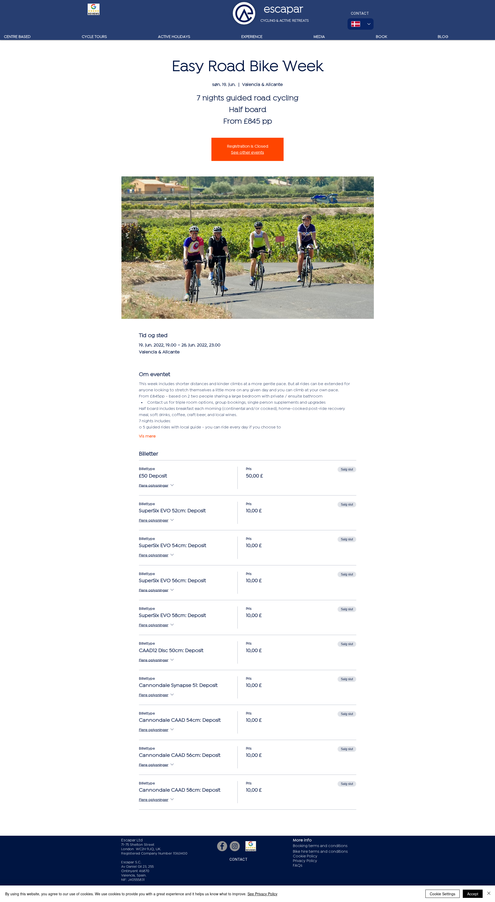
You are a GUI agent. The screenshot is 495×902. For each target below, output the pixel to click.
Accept (472, 893)
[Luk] (489, 894)
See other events (247, 152)
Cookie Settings (442, 893)
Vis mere (147, 436)
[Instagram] (235, 846)
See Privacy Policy (262, 893)
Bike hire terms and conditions (320, 852)
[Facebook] (222, 846)
